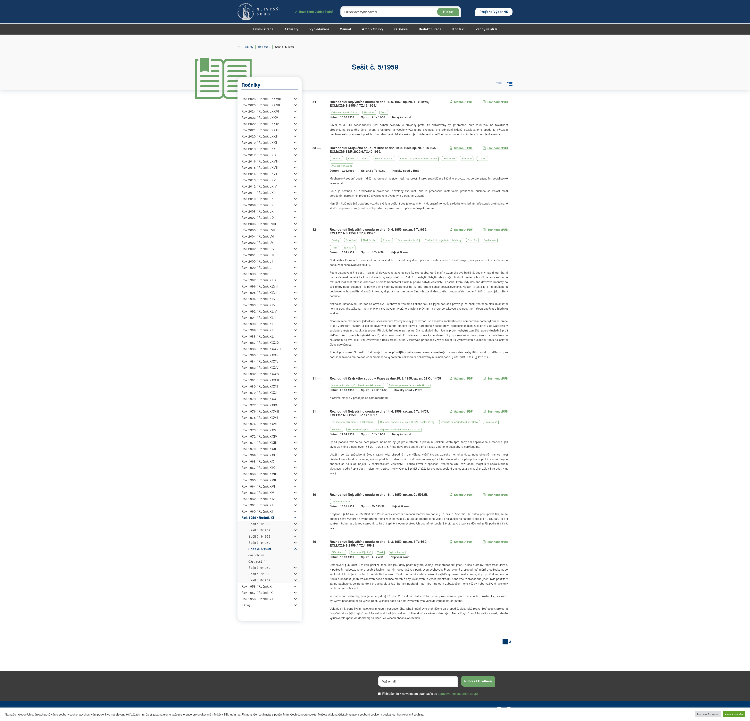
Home (239, 46)
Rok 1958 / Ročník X (256, 586)
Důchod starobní (341, 501)
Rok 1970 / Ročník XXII (258, 449)
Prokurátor (491, 421)
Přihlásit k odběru (478, 681)
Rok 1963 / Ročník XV (257, 492)
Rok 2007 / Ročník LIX (258, 217)
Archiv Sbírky (372, 29)
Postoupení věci (384, 158)
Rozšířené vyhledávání (316, 11)
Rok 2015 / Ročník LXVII (259, 167)
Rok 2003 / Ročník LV (257, 242)
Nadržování (369, 240)
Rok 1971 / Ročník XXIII (259, 442)
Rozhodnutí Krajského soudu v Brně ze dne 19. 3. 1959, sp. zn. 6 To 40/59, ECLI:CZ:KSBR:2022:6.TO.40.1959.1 (384, 150)
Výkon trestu (396, 552)
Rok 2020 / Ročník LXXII (259, 136)
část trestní (256, 561)
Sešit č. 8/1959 (259, 580)
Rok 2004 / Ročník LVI (257, 236)
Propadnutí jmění (361, 552)
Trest (384, 112)
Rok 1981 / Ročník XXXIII (260, 380)
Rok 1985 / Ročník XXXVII (260, 355)
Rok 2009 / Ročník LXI (258, 205)
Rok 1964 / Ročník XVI (258, 486)
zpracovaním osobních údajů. (458, 693)
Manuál (345, 29)
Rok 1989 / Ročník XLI (258, 330)
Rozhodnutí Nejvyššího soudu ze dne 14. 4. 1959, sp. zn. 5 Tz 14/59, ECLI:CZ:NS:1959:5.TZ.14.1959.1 (379, 413)
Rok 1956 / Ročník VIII (257, 599)
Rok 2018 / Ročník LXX (258, 149)
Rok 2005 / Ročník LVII (258, 230)
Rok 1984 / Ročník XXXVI (260, 361)
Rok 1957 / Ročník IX (257, 592)
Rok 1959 (264, 47)
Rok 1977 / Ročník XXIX (259, 405)
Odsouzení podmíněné (344, 112)
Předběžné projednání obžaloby (418, 158)
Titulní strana (263, 29)
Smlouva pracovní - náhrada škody (409, 385)
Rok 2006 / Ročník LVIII (258, 224)
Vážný (246, 605)
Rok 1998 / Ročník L (256, 274)
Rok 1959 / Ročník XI (257, 517)
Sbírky (249, 47)
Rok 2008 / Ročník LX (257, 211)
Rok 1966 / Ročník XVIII (259, 474)
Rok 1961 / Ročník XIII (257, 505)
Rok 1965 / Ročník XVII (258, 480)
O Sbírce (401, 29)
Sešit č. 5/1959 (259, 549)
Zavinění (467, 158)
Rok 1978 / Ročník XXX (258, 399)
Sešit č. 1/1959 (259, 524)
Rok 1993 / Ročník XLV (258, 305)
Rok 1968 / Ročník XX (257, 461)
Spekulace (490, 240)
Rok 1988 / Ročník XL (257, 336)
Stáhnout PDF (463, 102)
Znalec (482, 158)
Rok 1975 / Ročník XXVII (259, 417)
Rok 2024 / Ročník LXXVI (260, 111)
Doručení (351, 240)
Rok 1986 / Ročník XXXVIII (261, 349)
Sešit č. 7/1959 (259, 574)
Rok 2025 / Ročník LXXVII (260, 105)
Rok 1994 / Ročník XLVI (258, 299)
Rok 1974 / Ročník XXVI (259, 424)
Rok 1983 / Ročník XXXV (260, 367)
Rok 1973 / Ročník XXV (258, 430)
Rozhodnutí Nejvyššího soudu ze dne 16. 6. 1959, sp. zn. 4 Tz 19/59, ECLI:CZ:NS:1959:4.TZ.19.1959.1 (379, 103)
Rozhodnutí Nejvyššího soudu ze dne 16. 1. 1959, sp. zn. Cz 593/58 (379, 494)
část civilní (256, 555)
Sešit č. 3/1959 (259, 536)
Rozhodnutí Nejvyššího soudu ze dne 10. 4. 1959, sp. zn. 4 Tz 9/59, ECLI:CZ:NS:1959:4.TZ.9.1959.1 (378, 231)
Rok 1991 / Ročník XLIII (258, 317)
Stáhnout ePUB (498, 102)
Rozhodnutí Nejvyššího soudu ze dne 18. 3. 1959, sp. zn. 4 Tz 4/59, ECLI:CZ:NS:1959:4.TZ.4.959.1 (378, 543)
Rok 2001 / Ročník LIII (257, 255)
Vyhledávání (319, 29)
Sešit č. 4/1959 (259, 542)
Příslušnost (337, 552)
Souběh (472, 240)
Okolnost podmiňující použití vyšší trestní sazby (407, 421)
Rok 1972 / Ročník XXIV (259, 436)
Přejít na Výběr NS (493, 11)
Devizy (335, 240)
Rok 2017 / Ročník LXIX (259, 155)
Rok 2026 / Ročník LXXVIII (261, 98)
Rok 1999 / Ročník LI (256, 267)
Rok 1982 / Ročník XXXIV (260, 374)
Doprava (336, 158)
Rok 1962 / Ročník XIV (258, 499)
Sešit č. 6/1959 (259, 567)
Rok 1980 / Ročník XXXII (259, 386)
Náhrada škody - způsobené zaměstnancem (356, 385)
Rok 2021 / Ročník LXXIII (260, 130)
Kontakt (458, 29)
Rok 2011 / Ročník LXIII (258, 192)
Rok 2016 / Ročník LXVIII (260, 161)
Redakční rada (430, 29)
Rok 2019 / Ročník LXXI (259, 142)
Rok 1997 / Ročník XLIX (259, 280)
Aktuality (291, 29)
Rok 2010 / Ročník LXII (258, 199)
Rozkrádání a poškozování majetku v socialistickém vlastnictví (384, 429)
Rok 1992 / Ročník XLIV (259, 311)
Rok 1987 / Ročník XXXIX (260, 342)
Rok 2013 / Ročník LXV (258, 180)
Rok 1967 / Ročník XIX (258, 467)
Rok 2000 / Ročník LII (257, 261)
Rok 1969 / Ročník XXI (258, 455)
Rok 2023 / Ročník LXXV (259, 117)
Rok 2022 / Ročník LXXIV (260, 124)
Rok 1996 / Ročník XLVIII (259, 286)
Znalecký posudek (341, 165)
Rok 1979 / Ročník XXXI (259, 392)
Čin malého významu (343, 421)
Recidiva (369, 112)
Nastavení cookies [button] (707, 714)
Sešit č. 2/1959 (259, 530)
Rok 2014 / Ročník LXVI (259, 174)
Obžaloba (367, 421)
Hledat (448, 11)
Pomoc (387, 240)
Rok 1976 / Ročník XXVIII (260, 411)
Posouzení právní (358, 158)
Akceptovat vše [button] (734, 714)
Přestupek (449, 158)
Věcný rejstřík (486, 29)
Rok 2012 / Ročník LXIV (259, 186)
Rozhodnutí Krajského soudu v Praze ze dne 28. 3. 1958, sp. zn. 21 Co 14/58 (385, 378)
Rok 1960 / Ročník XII (257, 511)
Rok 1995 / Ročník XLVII (259, 292)
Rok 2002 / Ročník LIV (258, 249)
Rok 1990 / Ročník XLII (258, 324)
